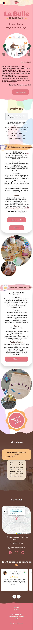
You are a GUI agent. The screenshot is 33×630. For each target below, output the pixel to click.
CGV (16, 618)
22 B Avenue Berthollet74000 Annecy (16, 511)
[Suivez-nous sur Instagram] (17, 553)
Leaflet (19, 533)
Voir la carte (21, 92)
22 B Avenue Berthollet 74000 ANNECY (18, 538)
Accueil (16, 607)
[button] (16, 518)
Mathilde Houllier (16, 571)
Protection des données (16, 616)
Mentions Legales (16, 614)
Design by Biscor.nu (16, 623)
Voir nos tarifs (16, 220)
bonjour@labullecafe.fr (15, 208)
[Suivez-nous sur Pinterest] (23, 553)
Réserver (16, 228)
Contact (16, 610)
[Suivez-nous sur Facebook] (10, 553)
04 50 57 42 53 (18, 543)
